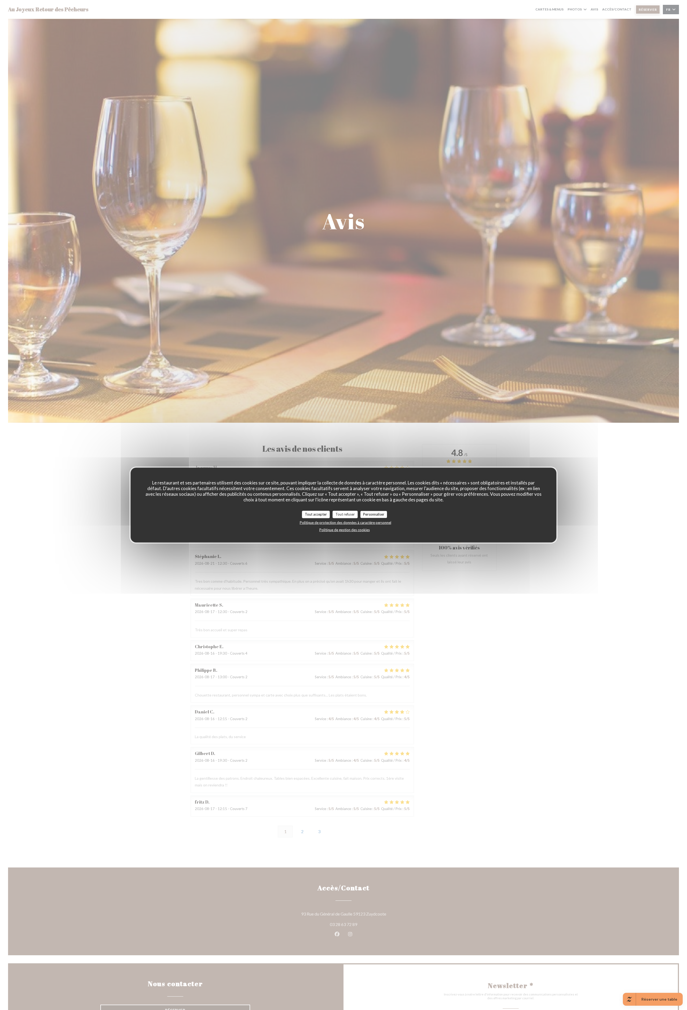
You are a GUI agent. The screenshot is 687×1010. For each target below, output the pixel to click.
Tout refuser (345, 514)
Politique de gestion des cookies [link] (344, 529)
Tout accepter (316, 514)
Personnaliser (373, 514)
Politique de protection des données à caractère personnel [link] (345, 522)
